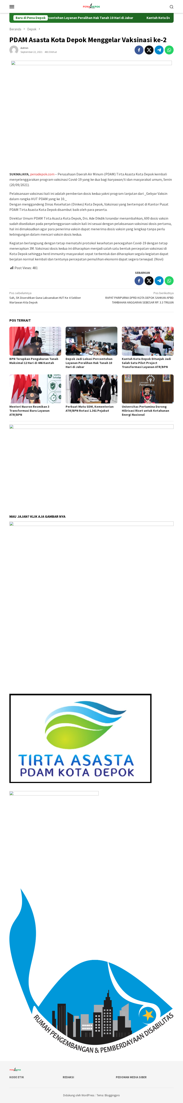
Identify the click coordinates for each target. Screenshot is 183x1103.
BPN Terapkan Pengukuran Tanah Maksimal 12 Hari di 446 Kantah (33, 361)
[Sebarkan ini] (139, 50)
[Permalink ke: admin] (13, 50)
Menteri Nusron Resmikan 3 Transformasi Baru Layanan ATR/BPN (29, 411)
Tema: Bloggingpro (108, 1095)
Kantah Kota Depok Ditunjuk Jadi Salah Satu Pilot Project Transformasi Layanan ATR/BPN (146, 363)
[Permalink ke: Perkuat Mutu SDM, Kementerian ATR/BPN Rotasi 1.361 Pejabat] (91, 388)
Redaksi (68, 1077)
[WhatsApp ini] (169, 50)
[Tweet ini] (149, 50)
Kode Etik (16, 1077)
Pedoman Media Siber (131, 1077)
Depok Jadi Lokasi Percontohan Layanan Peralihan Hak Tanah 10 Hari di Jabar (89, 363)
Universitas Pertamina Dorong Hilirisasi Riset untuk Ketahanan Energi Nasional (145, 411)
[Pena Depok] (91, 6)
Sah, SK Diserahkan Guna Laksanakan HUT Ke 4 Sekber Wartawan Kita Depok (45, 297)
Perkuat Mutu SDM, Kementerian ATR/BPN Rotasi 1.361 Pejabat (90, 409)
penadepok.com (42, 174)
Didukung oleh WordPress (78, 1095)
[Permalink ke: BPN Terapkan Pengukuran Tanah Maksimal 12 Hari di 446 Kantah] (35, 341)
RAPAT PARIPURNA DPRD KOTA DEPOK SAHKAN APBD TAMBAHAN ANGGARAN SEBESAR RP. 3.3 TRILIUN (139, 297)
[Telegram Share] (159, 50)
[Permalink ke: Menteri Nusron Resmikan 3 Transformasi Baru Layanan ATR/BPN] (35, 388)
